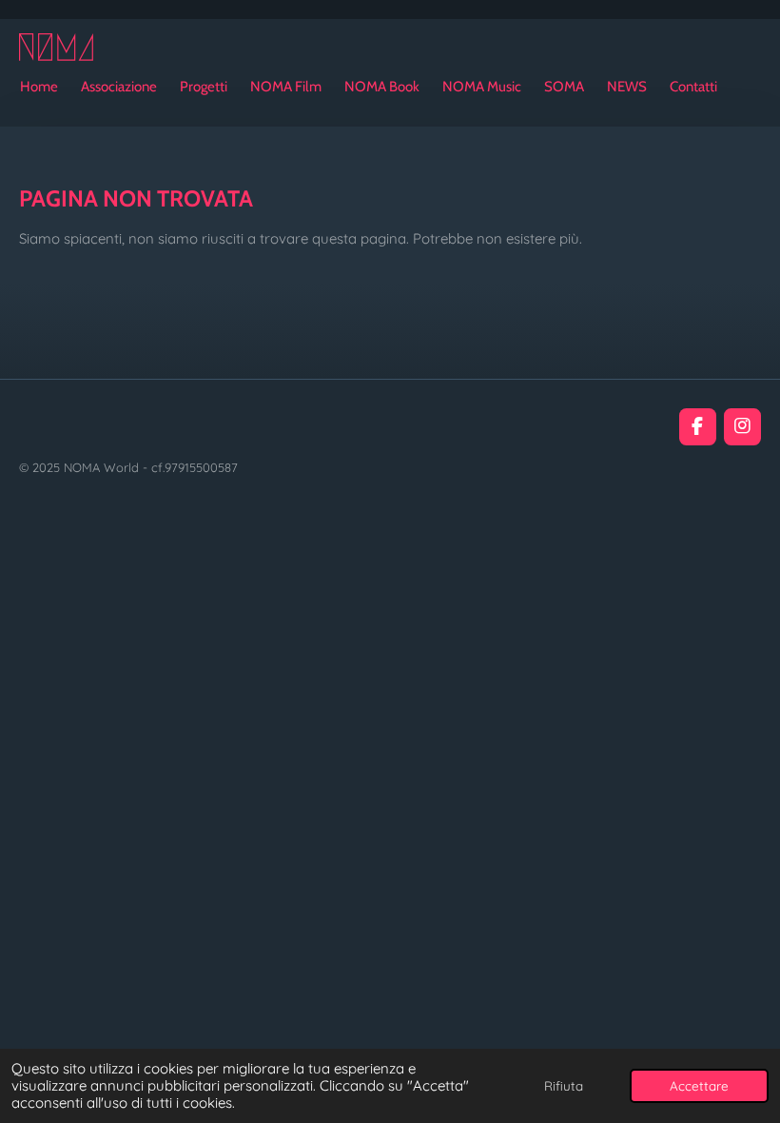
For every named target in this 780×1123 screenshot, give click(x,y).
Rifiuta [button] (563, 1085)
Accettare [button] (699, 1085)
